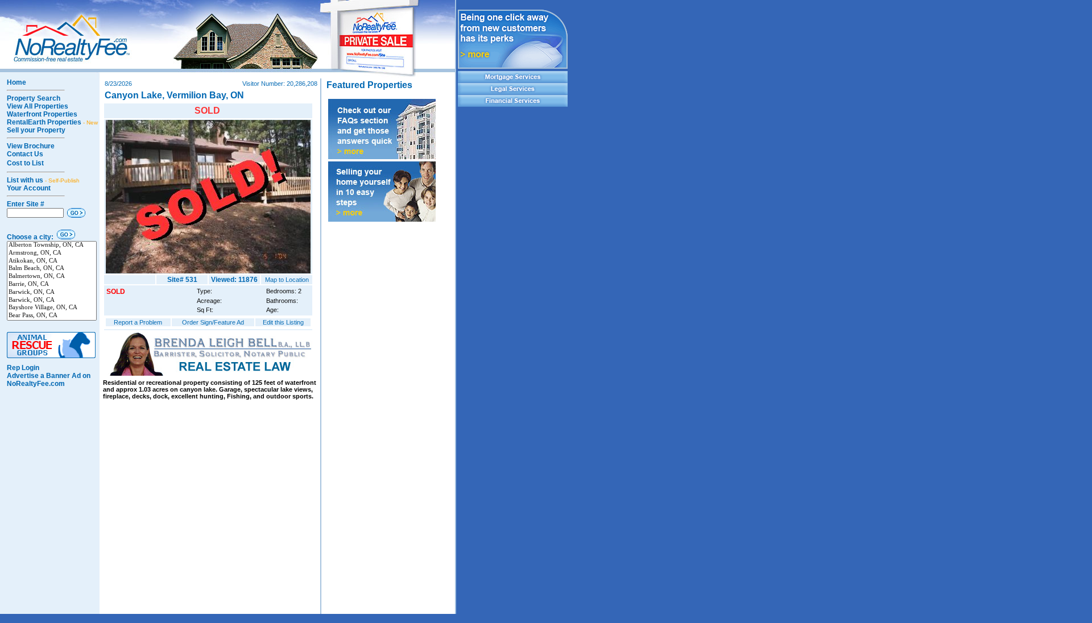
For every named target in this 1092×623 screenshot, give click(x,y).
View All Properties (37, 106)
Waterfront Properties (42, 114)
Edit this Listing (283, 322)
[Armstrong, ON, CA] (51, 253)
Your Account (29, 188)
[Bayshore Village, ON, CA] (51, 308)
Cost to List (25, 163)
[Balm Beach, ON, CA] (51, 269)
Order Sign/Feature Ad (213, 322)
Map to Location (287, 279)
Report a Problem (138, 322)
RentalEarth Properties (52, 122)
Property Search (33, 98)
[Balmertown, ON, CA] (51, 277)
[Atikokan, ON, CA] (51, 261)
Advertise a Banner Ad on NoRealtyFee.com (48, 380)
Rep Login (23, 368)
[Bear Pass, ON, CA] (51, 316)
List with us (43, 180)
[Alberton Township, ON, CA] (51, 246)
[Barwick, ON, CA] (51, 293)
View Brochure (31, 146)
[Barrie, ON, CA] (51, 285)
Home (16, 82)
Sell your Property (36, 130)
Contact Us (25, 154)
